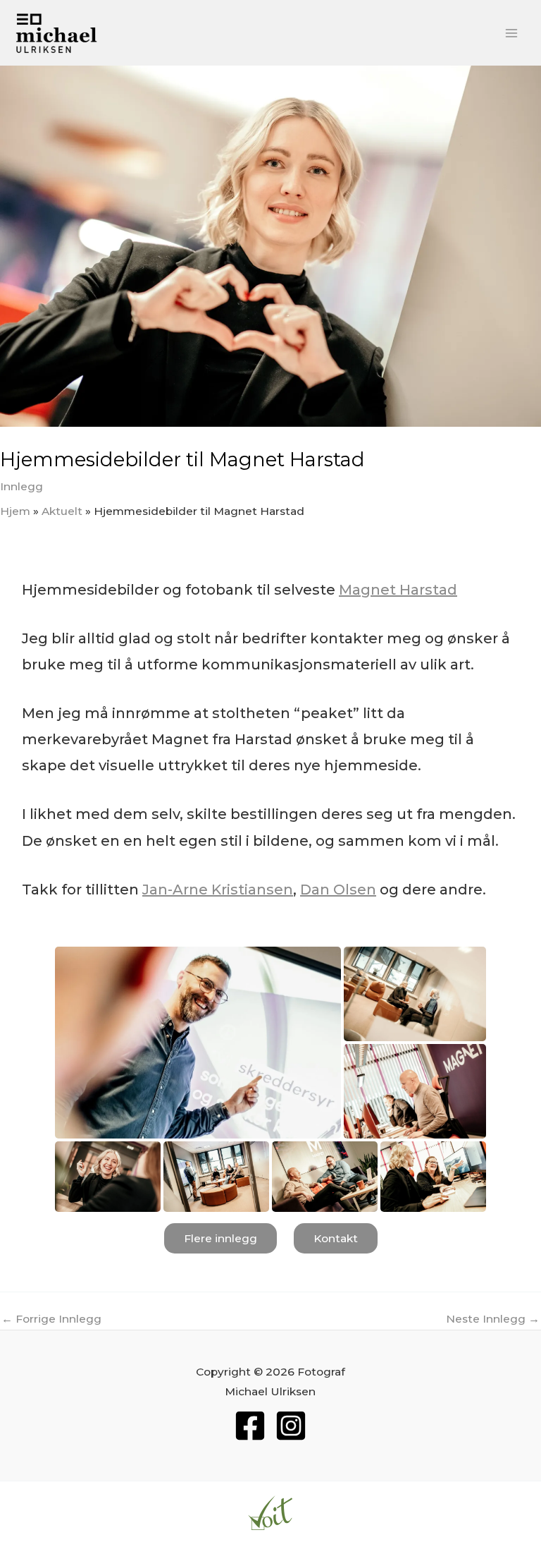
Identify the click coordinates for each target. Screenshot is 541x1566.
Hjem (15, 511)
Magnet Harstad (398, 589)
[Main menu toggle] (512, 33)
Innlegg (21, 486)
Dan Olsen (338, 889)
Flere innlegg (220, 1238)
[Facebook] (250, 1425)
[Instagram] (291, 1425)
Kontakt (335, 1238)
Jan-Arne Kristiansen (217, 889)
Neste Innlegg (493, 1319)
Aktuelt (62, 511)
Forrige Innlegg (51, 1319)
